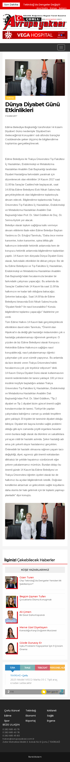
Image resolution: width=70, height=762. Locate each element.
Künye (53, 8)
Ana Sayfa (42, 8)
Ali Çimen (25, 611)
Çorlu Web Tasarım (35, 757)
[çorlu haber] (35, 22)
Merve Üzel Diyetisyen (33, 627)
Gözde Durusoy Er (31, 642)
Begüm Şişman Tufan (33, 596)
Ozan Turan (27, 577)
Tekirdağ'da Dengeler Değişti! (41, 4)
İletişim (63, 8)
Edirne (10, 97)
